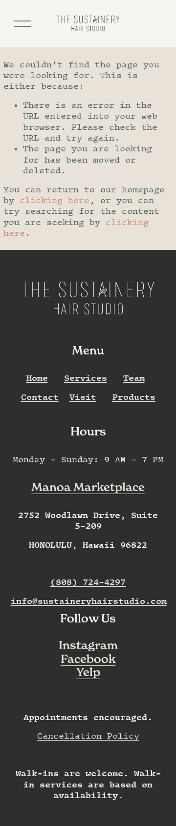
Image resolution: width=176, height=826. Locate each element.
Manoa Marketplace (88, 487)
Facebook (88, 658)
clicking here (54, 200)
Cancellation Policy (88, 736)
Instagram (88, 645)
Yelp (88, 672)
